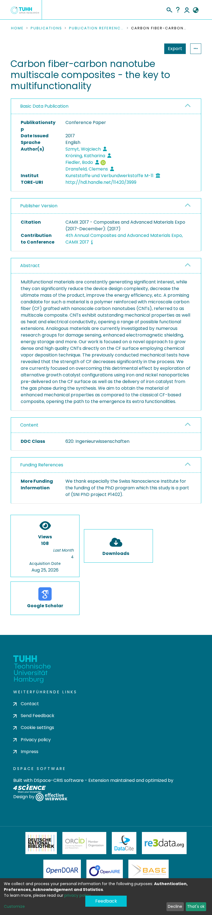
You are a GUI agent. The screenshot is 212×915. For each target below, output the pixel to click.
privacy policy (77, 895)
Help (178, 10)
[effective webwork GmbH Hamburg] (51, 796)
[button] (195, 10)
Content (29, 425)
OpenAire (104, 870)
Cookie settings (37, 727)
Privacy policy (36, 739)
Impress (29, 751)
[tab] (106, 106)
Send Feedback (37, 715)
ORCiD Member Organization (84, 843)
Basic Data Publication (44, 106)
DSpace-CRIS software (59, 780)
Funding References (41, 465)
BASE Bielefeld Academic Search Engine (148, 870)
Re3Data (164, 843)
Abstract (30, 265)
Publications (46, 28)
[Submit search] (169, 9)
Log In (187, 10)
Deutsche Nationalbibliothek (41, 843)
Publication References (96, 28)
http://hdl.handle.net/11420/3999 (100, 182)
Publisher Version (38, 206)
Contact (30, 704)
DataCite (124, 843)
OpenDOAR (62, 870)
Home (17, 28)
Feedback (106, 901)
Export (175, 48)
